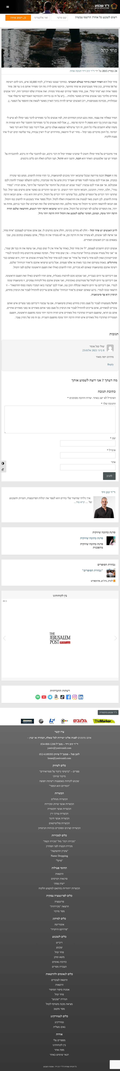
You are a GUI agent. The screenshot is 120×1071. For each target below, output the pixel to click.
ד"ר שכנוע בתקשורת (108, 712)
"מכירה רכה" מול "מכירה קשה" (59, 841)
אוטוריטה (59, 924)
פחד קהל (59, 952)
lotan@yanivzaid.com (59, 758)
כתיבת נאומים (59, 961)
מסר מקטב (59, 1008)
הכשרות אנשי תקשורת (59, 808)
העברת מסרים (59, 966)
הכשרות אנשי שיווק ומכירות (59, 804)
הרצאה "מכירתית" (59, 906)
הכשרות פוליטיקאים (59, 823)
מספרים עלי (59, 1040)
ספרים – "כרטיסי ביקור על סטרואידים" (59, 771)
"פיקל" (59, 860)
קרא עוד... (79, 502)
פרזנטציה (59, 901)
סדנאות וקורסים (59, 878)
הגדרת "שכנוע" (59, 999)
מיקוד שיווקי (59, 776)
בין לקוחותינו (59, 1045)
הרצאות (59, 873)
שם (113, 438)
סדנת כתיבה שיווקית (91, 538)
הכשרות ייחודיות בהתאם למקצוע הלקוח (59, 888)
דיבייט (59, 942)
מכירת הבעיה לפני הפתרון (59, 846)
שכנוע (59, 947)
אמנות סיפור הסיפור (59, 989)
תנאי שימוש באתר (59, 1054)
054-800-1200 (48, 744)
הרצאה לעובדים (59, 979)
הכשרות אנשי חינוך (59, 818)
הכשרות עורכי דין (59, 813)
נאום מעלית (59, 1026)
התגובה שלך (108, 403)
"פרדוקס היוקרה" (59, 929)
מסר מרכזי (59, 911)
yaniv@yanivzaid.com (59, 747)
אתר (113, 462)
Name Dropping (59, 855)
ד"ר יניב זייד (108, 492)
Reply (110, 364)
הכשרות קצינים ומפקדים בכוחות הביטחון (59, 828)
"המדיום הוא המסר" (59, 785)
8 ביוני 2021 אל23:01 (93, 350)
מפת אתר (59, 1049)
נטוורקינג (59, 1022)
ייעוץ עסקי (59, 883)
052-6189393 (46, 754)
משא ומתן (59, 957)
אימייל (111, 450)
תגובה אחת (76, 70)
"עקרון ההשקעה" (59, 851)
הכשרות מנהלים (59, 799)
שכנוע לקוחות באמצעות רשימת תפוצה (59, 781)
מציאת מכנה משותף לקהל (59, 1004)
